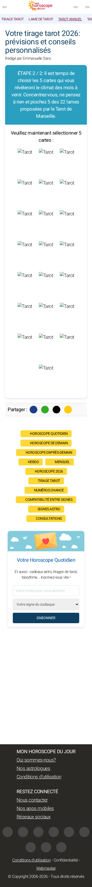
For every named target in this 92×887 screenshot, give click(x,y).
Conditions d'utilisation (39, 776)
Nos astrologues (33, 768)
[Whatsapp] (45, 410)
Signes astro (49, 509)
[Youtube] (54, 832)
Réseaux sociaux (34, 816)
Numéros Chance (49, 490)
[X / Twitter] (31, 847)
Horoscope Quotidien (49, 433)
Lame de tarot (41, 19)
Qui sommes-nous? (36, 760)
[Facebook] (33, 410)
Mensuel (62, 462)
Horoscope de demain (49, 443)
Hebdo (33, 462)
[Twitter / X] (56, 410)
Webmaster (46, 868)
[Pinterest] (84, 832)
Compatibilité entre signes (48, 499)
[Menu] (5, 7)
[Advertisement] (46, 686)
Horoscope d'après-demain (49, 452)
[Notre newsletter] (76, 7)
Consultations (49, 518)
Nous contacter (32, 800)
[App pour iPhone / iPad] (46, 847)
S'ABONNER (46, 618)
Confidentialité (66, 860)
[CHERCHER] (87, 7)
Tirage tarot (12, 19)
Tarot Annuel (70, 19)
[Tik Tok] (69, 832)
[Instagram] (23, 832)
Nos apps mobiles (35, 808)
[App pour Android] (61, 847)
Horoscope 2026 (49, 471)
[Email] (68, 410)
